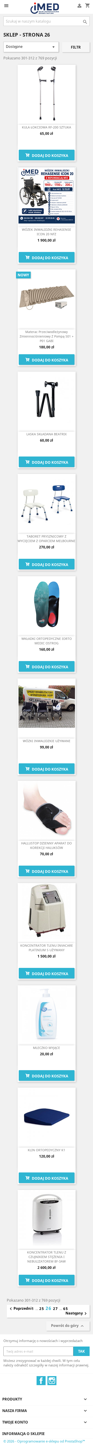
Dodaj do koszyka (49, 155)
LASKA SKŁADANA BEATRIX (46, 434)
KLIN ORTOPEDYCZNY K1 (46, 1150)
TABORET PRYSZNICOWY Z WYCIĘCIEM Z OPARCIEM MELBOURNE (46, 538)
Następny (76, 1313)
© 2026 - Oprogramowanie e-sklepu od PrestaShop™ (44, 1441)
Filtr (76, 47)
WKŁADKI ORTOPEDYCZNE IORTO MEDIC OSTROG (46, 640)
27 (56, 1308)
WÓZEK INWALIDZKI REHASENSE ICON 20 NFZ (46, 231)
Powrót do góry (68, 1326)
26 (49, 1308)
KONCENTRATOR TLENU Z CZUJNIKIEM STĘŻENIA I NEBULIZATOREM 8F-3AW (46, 1256)
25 (42, 1308)
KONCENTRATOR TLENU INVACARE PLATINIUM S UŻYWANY (46, 947)
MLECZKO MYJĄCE (46, 1048)
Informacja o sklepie (23, 1433)
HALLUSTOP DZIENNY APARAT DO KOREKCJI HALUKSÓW (46, 845)
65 (65, 1308)
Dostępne (31, 47)
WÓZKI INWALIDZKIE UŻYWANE (46, 741)
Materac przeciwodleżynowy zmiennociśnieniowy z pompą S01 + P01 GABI (47, 336)
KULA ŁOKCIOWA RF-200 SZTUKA (46, 127)
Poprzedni (20, 1309)
